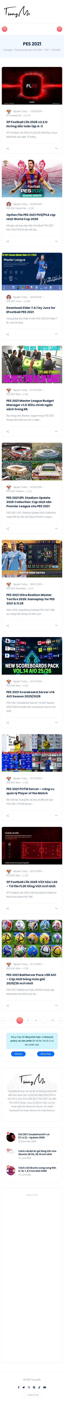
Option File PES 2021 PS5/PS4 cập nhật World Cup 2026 (31, 217)
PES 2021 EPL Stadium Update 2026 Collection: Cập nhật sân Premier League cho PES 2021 (28, 502)
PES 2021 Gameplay (15, 588)
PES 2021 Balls (13, 968)
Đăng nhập (46, 1054)
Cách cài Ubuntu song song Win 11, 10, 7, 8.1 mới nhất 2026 (37, 1169)
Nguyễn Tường (20, 111)
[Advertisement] (28, 1277)
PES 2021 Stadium (15, 491)
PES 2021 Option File (16, 208)
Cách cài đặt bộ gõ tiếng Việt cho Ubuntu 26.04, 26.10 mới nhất (37, 1153)
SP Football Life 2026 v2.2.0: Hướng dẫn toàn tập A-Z (27, 124)
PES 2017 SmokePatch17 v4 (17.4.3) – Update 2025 (33, 1136)
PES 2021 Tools (13, 301)
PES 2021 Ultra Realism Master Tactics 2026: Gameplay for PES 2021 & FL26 (30, 599)
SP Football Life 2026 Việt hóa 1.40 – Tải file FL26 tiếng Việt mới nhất (31, 884)
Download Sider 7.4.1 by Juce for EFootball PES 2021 (30, 310)
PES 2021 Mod (13, 394)
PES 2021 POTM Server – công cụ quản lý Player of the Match (30, 791)
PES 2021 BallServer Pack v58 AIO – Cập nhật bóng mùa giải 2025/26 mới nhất (31, 979)
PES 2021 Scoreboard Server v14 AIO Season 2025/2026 (30, 694)
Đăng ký (18, 1054)
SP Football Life (13, 115)
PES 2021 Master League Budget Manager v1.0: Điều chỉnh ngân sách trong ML (30, 405)
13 (52, 1020)
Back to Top (33, 1395)
